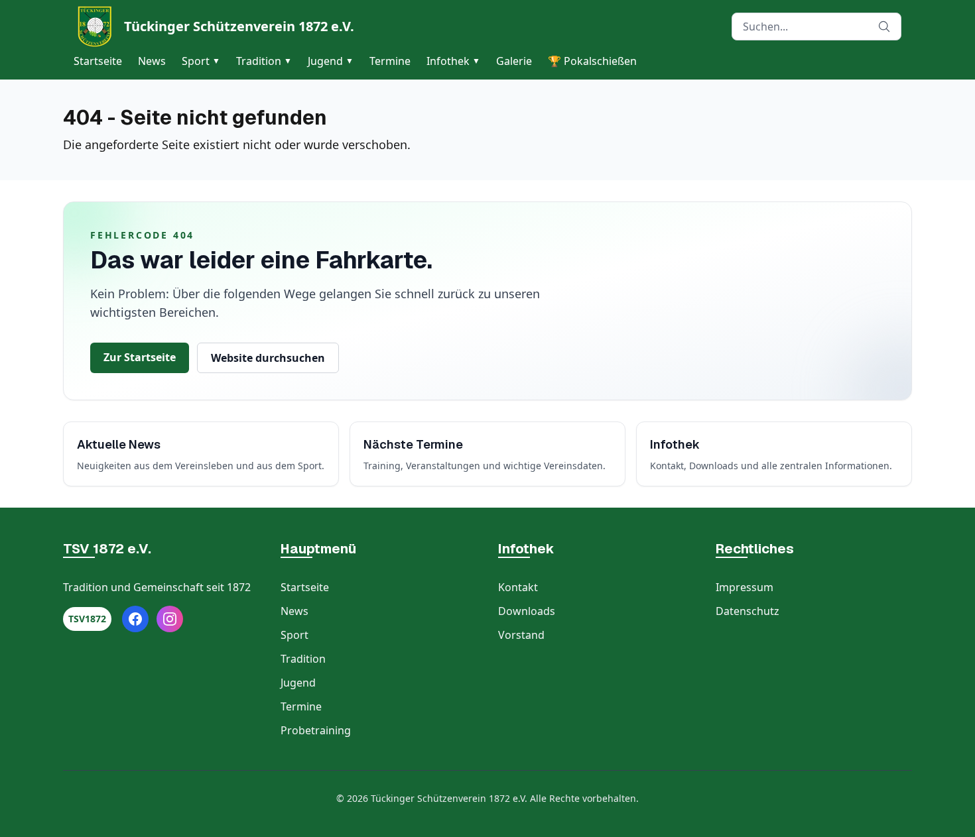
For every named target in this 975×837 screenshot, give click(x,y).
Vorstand (521, 635)
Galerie (514, 61)
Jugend (331, 61)
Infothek (453, 61)
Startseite (98, 61)
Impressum (744, 587)
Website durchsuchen (268, 358)
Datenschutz (747, 611)
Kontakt (518, 587)
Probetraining (316, 730)
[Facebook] (135, 619)
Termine (390, 61)
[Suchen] (884, 26)
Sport (201, 61)
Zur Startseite (139, 357)
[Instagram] (170, 619)
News (152, 61)
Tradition (264, 61)
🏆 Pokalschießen (592, 61)
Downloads (526, 611)
